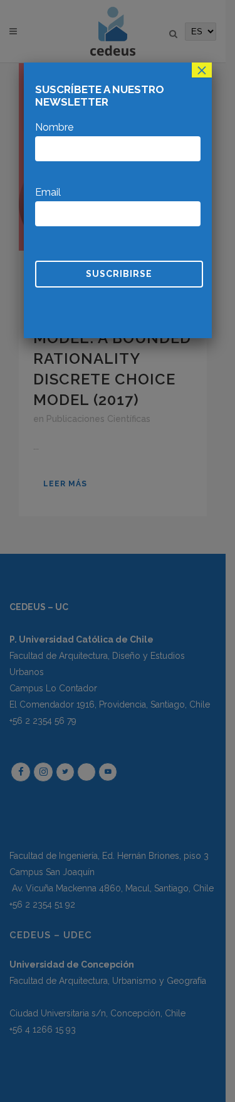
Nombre (54, 127)
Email (48, 192)
